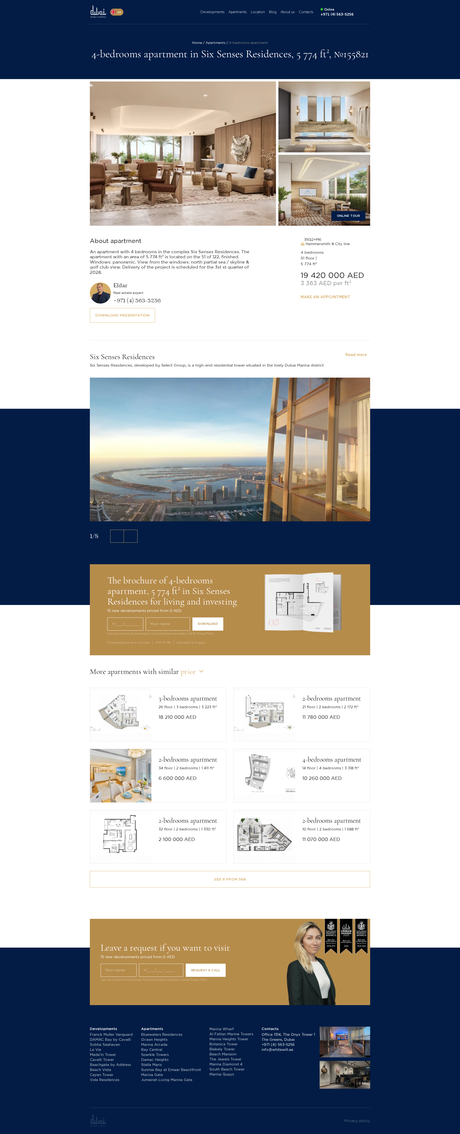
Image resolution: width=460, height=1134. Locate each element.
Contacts (306, 12)
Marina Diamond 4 (225, 1064)
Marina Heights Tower (228, 1039)
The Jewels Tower (225, 1059)
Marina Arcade (154, 1045)
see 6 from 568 (230, 879)
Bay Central (151, 1050)
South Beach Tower (227, 1069)
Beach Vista (100, 1070)
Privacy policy (357, 1121)
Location (258, 12)
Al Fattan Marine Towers (231, 1034)
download (208, 624)
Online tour (348, 216)
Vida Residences (104, 1080)
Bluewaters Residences (161, 1034)
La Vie (95, 1050)
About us (288, 12)
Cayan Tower (101, 1075)
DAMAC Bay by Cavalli (110, 1040)
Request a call (205, 970)
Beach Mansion (222, 1054)
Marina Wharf (221, 1029)
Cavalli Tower (102, 1060)
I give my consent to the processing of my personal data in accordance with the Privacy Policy (160, 633)
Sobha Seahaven (105, 1045)
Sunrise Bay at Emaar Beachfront (171, 1070)
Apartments (238, 12)
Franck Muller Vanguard (111, 1034)
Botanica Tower (223, 1044)
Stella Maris (151, 1065)
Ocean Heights (154, 1040)
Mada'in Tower (103, 1055)
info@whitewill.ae (277, 1050)
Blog (272, 12)
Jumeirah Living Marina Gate (166, 1080)
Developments (212, 12)
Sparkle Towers (155, 1055)
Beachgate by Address (110, 1065)
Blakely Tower (222, 1049)
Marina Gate (152, 1075)
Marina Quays (221, 1074)
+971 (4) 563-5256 (278, 1045)
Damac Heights (154, 1060)
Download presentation (122, 315)
